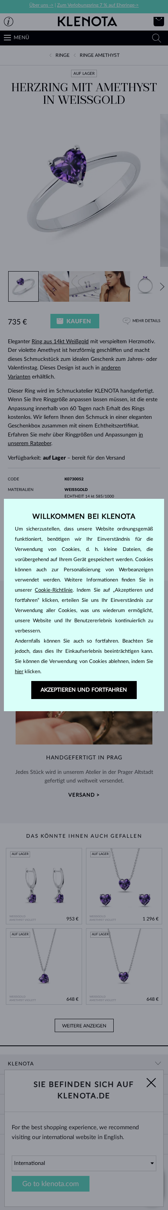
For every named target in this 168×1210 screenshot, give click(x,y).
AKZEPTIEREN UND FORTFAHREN (84, 690)
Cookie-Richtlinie (54, 590)
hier (19, 671)
